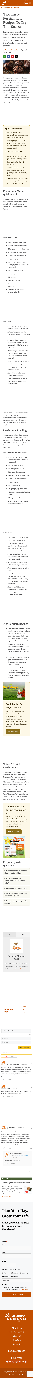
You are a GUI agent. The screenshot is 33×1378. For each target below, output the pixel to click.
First (3, 1245)
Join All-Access (13, 831)
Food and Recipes (13, 7)
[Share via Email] (4, 56)
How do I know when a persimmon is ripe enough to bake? (14, 880)
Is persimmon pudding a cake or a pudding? (15, 902)
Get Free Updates (16, 1294)
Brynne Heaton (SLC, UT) (22, 1155)
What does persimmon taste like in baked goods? (15, 894)
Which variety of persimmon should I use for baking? (15, 872)
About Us (16, 1328)
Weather (6, 1273)
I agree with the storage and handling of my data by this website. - (16, 1288)
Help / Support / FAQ (16, 1332)
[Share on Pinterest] (12, 56)
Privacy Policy (23, 1289)
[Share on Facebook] (8, 56)
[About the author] (9, 934)
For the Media (16, 1336)
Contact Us (17, 1344)
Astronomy (24, 1273)
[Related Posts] (23, 934)
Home (3, 7)
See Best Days (13, 731)
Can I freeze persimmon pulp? (17, 888)
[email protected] (17, 969)
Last (3, 1252)
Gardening (15, 1273)
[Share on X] (16, 56)
